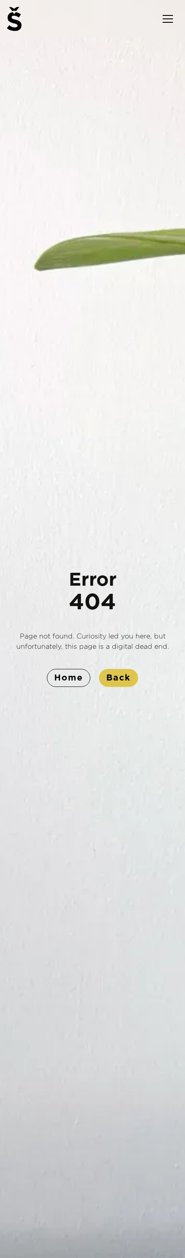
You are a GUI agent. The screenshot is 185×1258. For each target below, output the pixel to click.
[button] (167, 19)
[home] (14, 19)
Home (68, 678)
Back (118, 678)
